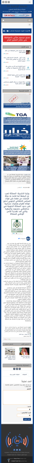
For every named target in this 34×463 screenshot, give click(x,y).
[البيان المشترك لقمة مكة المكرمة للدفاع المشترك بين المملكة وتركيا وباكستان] (17, 101)
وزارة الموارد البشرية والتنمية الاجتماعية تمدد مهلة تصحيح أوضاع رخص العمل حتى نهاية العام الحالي (17, 152)
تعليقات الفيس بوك (14, 374)
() (4, 339)
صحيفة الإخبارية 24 (17, 6)
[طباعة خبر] (16, 233)
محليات (30, 427)
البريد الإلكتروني (26, 413)
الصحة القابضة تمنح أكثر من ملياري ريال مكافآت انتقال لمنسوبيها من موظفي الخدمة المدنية (15, 68)
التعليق (29, 389)
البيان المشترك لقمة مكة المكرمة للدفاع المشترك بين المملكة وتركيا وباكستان (17, 106)
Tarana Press (17, 458)
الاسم (29, 406)
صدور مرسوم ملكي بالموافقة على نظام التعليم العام (17, 39)
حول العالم (21, 334)
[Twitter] (6, 2)
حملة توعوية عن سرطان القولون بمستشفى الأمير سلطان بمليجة (14, 83)
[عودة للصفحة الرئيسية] (17, 440)
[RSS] (3, 2)
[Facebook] (9, 2)
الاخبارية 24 (22, 239)
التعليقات (24, 374)
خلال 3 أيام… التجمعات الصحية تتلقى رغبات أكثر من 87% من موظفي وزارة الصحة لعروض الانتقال (14, 59)
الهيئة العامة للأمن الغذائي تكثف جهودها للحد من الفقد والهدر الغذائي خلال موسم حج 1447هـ (17, 168)
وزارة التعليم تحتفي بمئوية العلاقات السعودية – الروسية (16, 76)
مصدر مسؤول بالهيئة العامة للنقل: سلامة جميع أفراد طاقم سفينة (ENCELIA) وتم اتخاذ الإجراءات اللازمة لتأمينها (17, 136)
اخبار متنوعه (27, 175)
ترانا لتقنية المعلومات (15, 461)
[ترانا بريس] (8, 461)
